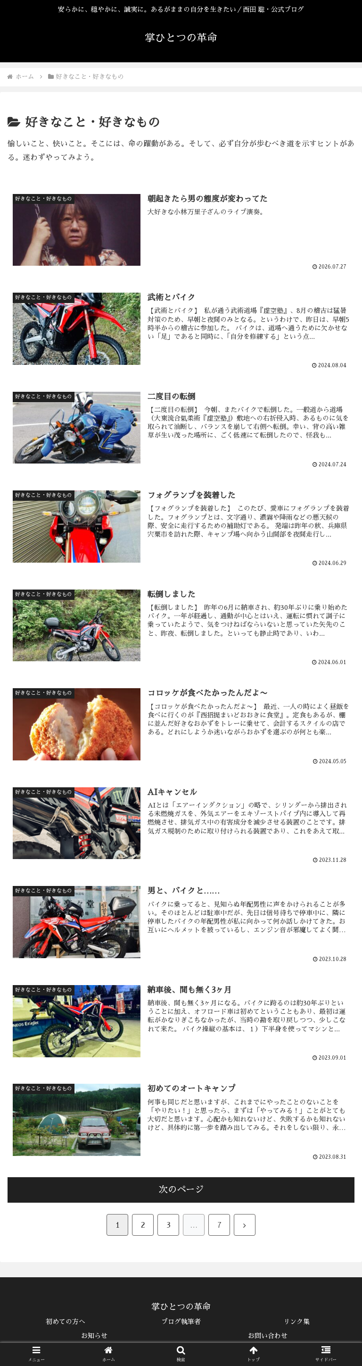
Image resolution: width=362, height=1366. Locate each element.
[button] (334, 1258)
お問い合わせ (268, 1335)
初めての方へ (65, 1321)
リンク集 (296, 1321)
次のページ (181, 1189)
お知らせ (94, 1335)
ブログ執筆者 (181, 1321)
